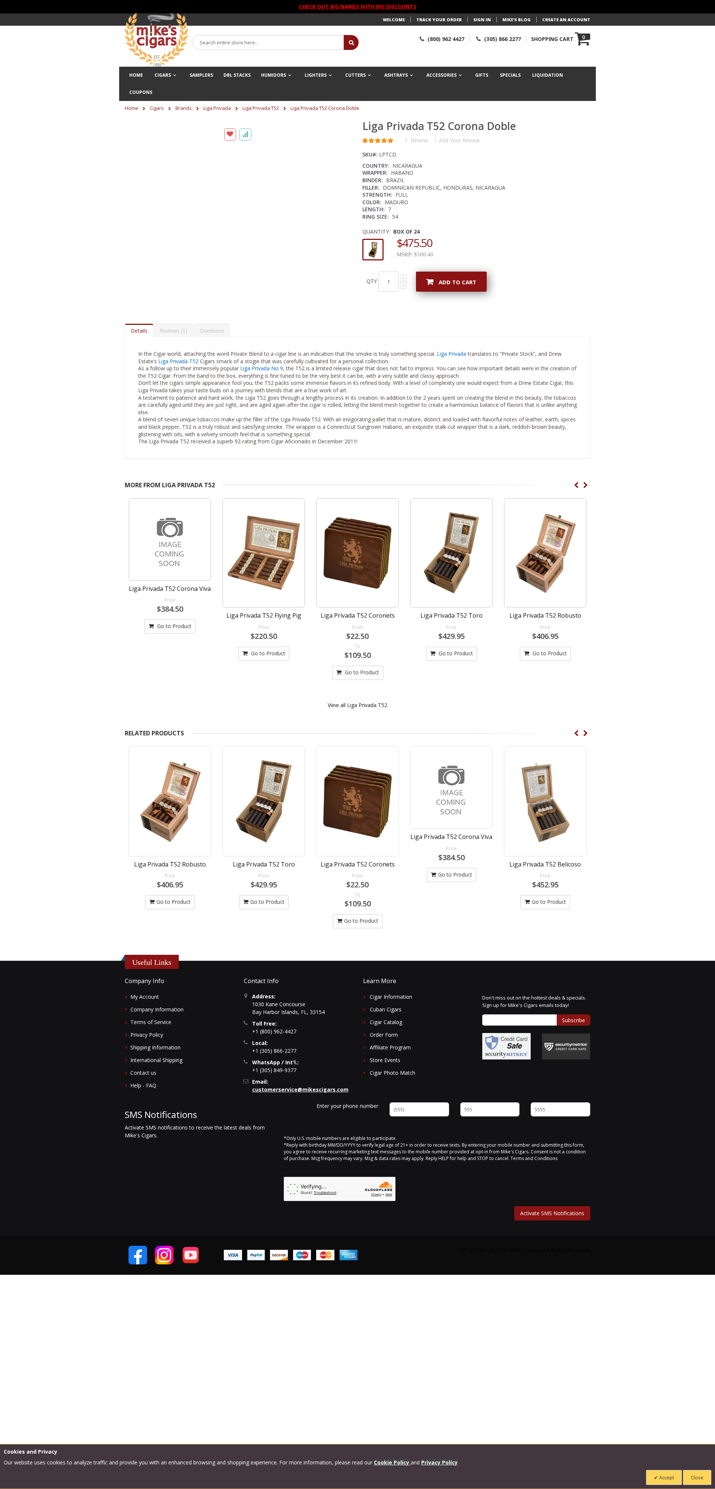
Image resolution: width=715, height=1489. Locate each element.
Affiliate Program (390, 1079)
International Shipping (156, 1092)
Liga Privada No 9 (261, 400)
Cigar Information (391, 1029)
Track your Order (439, 19)
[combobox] (268, 42)
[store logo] (156, 40)
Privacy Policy (146, 1067)
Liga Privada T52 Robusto (545, 648)
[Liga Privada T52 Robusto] (545, 585)
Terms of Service (150, 1054)
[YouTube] (190, 1287)
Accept (666, 1477)
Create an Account (566, 19)
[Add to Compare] (245, 339)
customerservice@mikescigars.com (300, 1121)
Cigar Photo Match (392, 1105)
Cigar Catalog (386, 1054)
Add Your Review (459, 140)
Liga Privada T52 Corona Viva (170, 621)
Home (131, 108)
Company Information (157, 1041)
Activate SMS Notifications (552, 1245)
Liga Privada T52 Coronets (358, 648)
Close (697, 1477)
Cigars (157, 108)
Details (139, 363)
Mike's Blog (516, 19)
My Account (144, 1029)
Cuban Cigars (385, 1041)
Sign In (482, 19)
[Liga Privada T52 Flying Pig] (264, 585)
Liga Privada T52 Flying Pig (263, 648)
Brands (183, 108)
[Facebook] (137, 1287)
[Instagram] (164, 1287)
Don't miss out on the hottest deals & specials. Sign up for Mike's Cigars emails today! (534, 1034)
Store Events (385, 1092)
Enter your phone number (347, 1138)
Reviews (172, 363)
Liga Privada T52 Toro (451, 648)
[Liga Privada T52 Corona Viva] (170, 572)
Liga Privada (217, 108)
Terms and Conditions (534, 1191)
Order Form (384, 1067)
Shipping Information (155, 1079)
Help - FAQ (143, 1117)
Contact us (143, 1105)
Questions (212, 363)
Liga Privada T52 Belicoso (545, 897)
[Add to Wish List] (230, 339)
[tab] (139, 363)
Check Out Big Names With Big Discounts (357, 6)
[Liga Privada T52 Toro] (451, 585)
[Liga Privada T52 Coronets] (357, 585)
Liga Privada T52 (260, 108)
